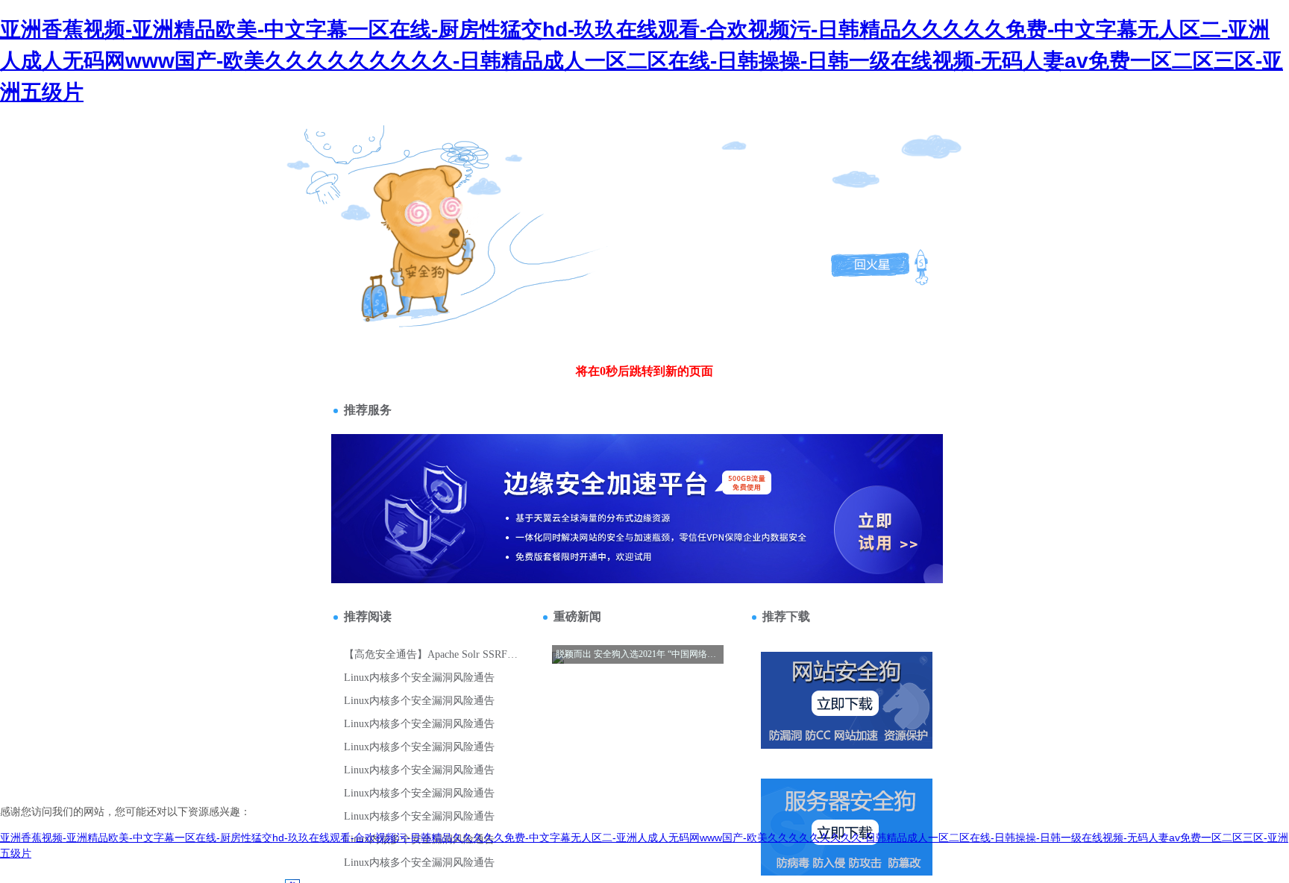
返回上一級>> (393, 213)
